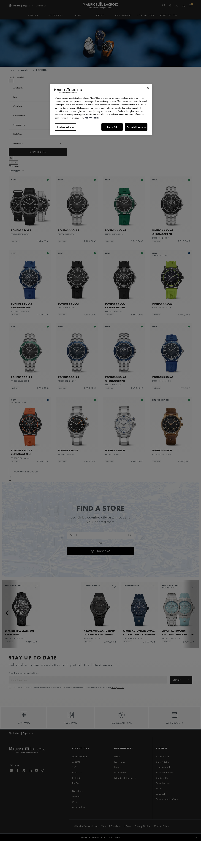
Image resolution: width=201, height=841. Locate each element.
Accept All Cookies (136, 126)
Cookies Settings (65, 126)
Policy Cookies (91, 117)
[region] (101, 109)
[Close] (147, 87)
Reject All (112, 126)
